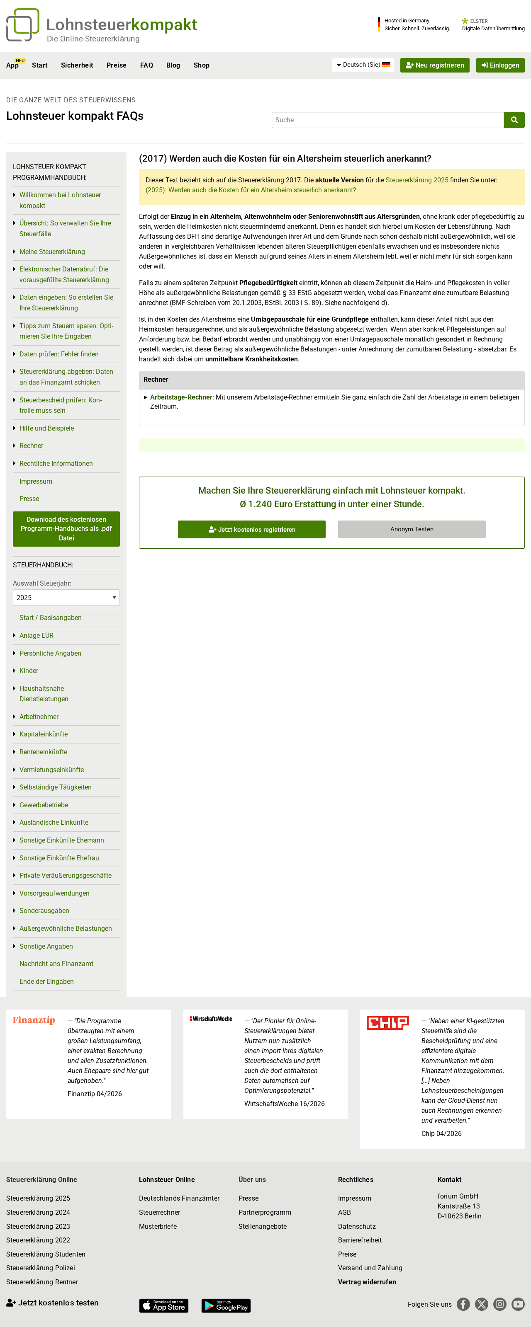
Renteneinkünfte (43, 752)
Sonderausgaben (44, 911)
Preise (117, 65)
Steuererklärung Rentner (42, 1282)
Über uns (252, 1180)
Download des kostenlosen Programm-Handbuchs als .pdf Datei (66, 529)
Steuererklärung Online (42, 1180)
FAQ (146, 65)
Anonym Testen (412, 529)
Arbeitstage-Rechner (181, 397)
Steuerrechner (159, 1212)
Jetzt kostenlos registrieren (256, 529)
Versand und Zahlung (370, 1268)
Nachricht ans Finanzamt (56, 964)
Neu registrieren (439, 65)
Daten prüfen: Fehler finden (59, 354)
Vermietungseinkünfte (51, 770)
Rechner (31, 446)
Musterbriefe (158, 1226)
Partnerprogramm (265, 1212)
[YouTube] (518, 1304)
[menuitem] (363, 65)
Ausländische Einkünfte (53, 822)
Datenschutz (357, 1226)
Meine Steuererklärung (52, 252)
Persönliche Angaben (50, 653)
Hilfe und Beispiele (46, 428)
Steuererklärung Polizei (40, 1268)
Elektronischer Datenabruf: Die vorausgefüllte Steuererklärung (64, 274)
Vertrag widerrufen (367, 1282)
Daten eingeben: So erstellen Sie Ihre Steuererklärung (66, 302)
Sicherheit (77, 65)
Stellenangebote (263, 1226)
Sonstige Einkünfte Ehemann (61, 840)
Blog (173, 65)
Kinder (28, 671)
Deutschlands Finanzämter (179, 1198)
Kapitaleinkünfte (43, 734)
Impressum (35, 481)
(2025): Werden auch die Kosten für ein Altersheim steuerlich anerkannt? (251, 190)
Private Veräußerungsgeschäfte (65, 875)
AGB (344, 1212)
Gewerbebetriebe (43, 805)
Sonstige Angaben (46, 946)
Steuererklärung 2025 (417, 180)
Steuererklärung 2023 (38, 1226)
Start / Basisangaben (50, 618)
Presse (29, 499)
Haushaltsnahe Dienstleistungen (43, 694)
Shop (202, 65)
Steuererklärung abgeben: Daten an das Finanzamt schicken (66, 377)
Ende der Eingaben (46, 982)
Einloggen (503, 65)
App (12, 65)
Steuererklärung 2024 (38, 1212)
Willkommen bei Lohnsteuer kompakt (60, 200)
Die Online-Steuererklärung (93, 39)
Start (39, 65)
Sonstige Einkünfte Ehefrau (59, 858)
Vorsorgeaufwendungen (54, 893)
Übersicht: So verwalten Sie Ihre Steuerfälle (65, 228)
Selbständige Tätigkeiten (55, 787)
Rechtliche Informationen (56, 463)
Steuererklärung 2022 (38, 1240)
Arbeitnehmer (38, 717)
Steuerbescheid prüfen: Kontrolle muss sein (60, 405)
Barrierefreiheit (360, 1240)
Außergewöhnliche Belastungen (65, 928)
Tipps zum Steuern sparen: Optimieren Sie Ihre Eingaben (66, 331)
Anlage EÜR (36, 635)
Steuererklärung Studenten (45, 1254)
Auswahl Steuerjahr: (42, 583)
